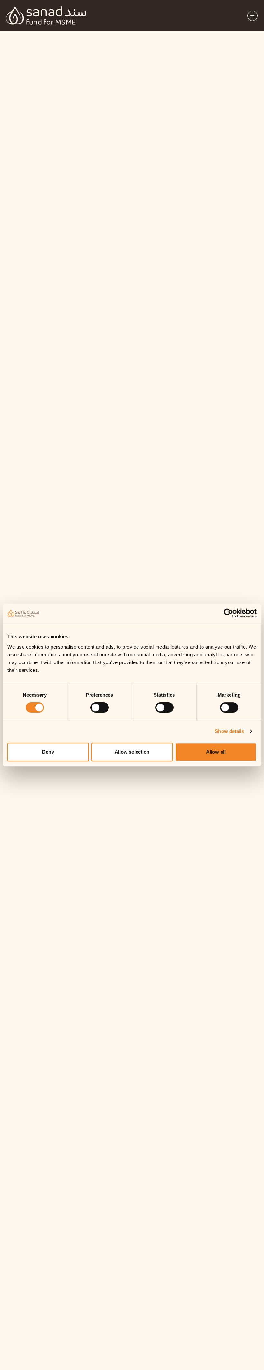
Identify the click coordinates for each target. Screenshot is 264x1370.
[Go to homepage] (46, 15)
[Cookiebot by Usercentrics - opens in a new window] (234, 613)
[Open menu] (252, 16)
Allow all (216, 751)
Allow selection (132, 751)
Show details (229, 731)
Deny (48, 751)
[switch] (99, 707)
